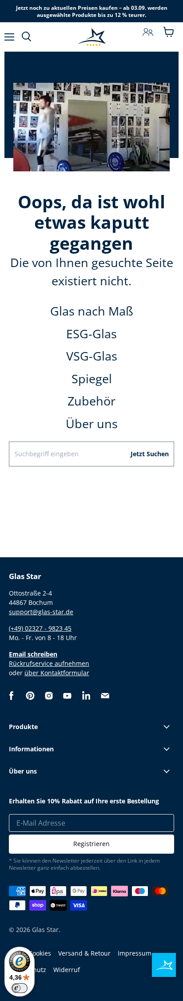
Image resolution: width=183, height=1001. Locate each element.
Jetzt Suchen (150, 454)
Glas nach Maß (91, 311)
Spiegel (92, 378)
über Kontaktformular (56, 673)
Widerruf (66, 969)
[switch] (20, 988)
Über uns (92, 423)
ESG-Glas (91, 333)
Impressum (134, 953)
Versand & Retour (84, 953)
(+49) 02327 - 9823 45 (40, 628)
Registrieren (91, 843)
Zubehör (91, 401)
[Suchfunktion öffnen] (26, 37)
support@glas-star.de (41, 612)
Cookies (39, 953)
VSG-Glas (91, 356)
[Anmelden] (148, 32)
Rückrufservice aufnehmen (49, 663)
